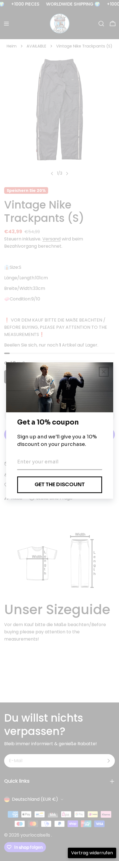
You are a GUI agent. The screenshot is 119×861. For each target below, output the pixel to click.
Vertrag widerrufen (92, 853)
